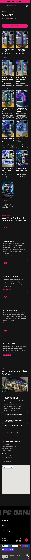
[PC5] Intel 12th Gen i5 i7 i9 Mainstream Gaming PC (8, 109)
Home (4, 11)
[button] (3, 5)
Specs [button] (11, 32)
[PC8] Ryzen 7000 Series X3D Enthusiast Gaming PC (21, 140)
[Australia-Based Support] (15, 309)
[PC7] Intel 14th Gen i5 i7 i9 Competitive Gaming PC (8, 140)
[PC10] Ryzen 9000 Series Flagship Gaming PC (22, 170)
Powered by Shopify (16, 553)
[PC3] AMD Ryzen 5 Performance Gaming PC (7, 79)
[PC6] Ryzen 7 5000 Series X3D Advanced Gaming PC (21, 109)
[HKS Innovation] (11, 6)
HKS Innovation (8, 553)
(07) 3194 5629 (7, 457)
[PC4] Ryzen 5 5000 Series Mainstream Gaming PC (21, 79)
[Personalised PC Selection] (15, 342)
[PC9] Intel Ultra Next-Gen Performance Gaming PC (7, 170)
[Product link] (8, 44)
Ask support (14, 432)
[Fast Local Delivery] (15, 241)
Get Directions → (7, 461)
